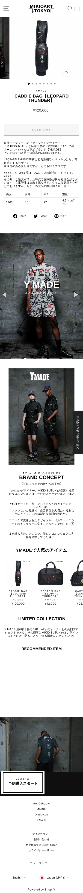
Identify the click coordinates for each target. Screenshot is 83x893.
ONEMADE (41, 814)
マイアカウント (41, 833)
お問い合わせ (41, 839)
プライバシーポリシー (42, 850)
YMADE (41, 90)
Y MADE (41, 820)
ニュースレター (40, 863)
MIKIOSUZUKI (41, 803)
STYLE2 (41, 301)
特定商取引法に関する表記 (41, 844)
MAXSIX (42, 809)
